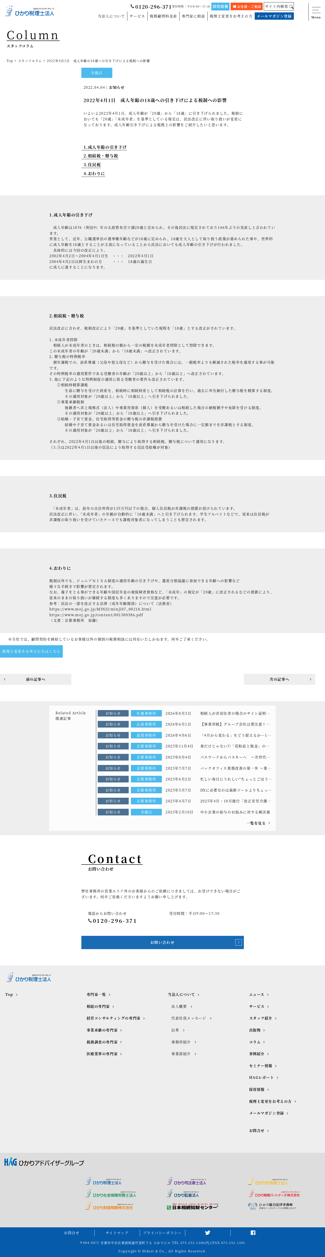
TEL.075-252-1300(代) (191, 1242)
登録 (258, 1251)
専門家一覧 (96, 994)
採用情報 (220, 6)
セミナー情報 (261, 1065)
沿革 (175, 1030)
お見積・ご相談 (249, 6)
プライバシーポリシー (162, 1232)
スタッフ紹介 (261, 1018)
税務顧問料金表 (163, 16)
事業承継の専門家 (102, 1030)
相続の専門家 (98, 1006)
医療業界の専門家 (102, 1053)
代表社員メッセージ (188, 1018)
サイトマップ (117, 1232)
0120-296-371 (153, 6)
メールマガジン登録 (274, 16)
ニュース (256, 994)
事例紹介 (257, 1053)
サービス (137, 16)
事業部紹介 (181, 1053)
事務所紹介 (181, 1042)
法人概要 (179, 1006)
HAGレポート (261, 1077)
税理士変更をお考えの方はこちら (31, 651)
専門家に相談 (193, 16)
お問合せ (257, 1130)
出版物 (255, 1030)
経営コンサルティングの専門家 (114, 1018)
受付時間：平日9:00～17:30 (191, 6)
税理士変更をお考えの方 (231, 16)
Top (10, 60)
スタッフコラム (30, 60)
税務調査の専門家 (102, 1042)
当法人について (111, 16)
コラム (255, 1042)
